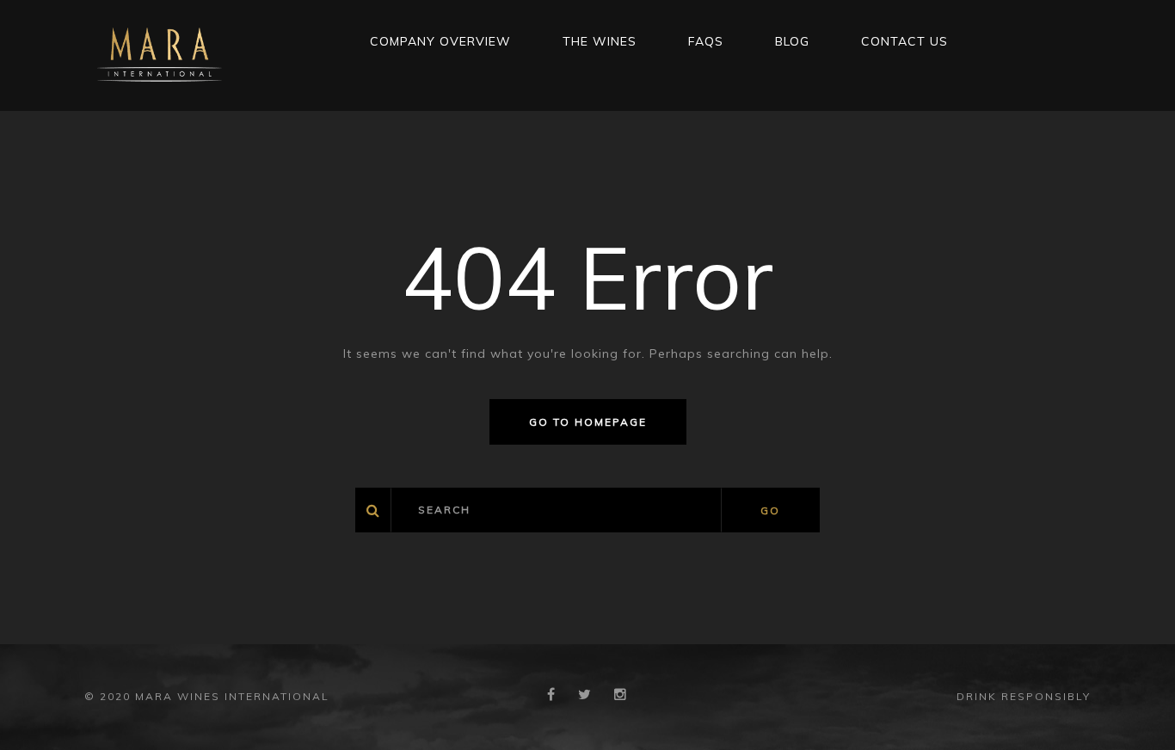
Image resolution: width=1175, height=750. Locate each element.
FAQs (705, 41)
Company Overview (440, 41)
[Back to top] (1135, 710)
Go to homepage (588, 421)
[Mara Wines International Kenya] (159, 54)
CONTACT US (904, 41)
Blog (792, 41)
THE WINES (600, 41)
